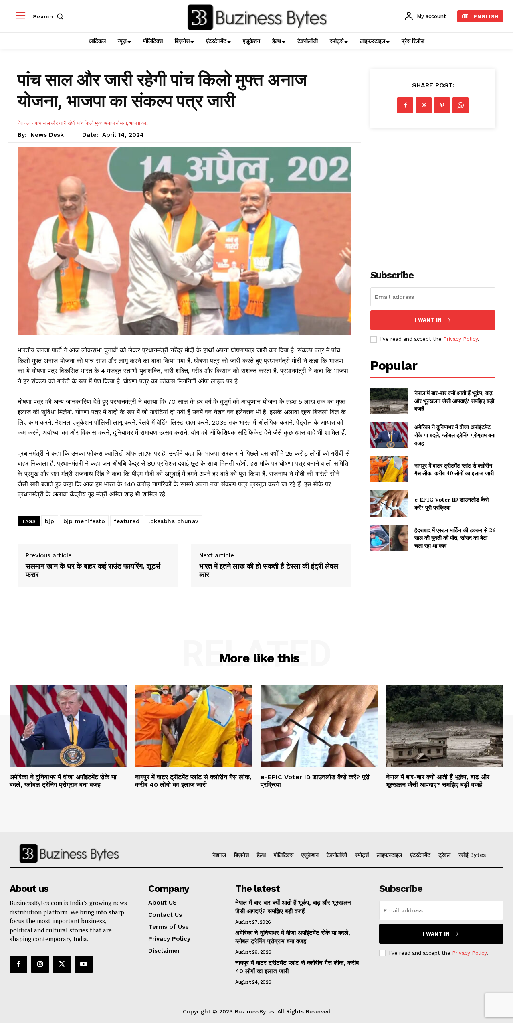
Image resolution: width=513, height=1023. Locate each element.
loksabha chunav (173, 521)
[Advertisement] (433, 194)
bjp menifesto (84, 521)
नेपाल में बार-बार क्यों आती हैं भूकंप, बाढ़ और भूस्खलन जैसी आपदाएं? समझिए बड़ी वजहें (454, 400)
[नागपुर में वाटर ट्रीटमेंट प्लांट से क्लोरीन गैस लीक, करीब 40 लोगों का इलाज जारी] (389, 469)
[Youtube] (84, 964)
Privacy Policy (460, 339)
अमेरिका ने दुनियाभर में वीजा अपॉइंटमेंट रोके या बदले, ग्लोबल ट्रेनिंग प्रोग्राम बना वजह (454, 434)
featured (126, 521)
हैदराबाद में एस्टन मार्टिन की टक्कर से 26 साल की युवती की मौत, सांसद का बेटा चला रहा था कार (454, 537)
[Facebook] (405, 105)
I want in (428, 320)
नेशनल (24, 123)
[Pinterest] (442, 105)
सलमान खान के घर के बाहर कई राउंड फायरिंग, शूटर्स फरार (93, 570)
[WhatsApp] (460, 105)
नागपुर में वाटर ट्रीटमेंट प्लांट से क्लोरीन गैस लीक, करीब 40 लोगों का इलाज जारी (454, 469)
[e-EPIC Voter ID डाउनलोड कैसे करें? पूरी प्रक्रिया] (389, 503)
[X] (424, 105)
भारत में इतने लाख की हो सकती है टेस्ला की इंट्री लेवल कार (268, 570)
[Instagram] (40, 964)
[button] (50, 16)
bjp (50, 521)
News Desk (47, 134)
